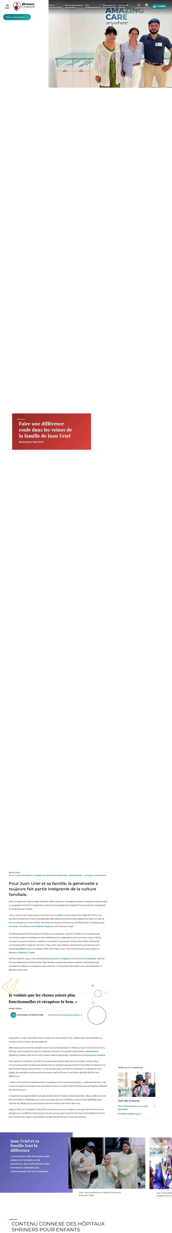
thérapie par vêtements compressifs (50, 875)
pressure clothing (96, 1055)
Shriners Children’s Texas (22, 952)
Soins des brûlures (24, 875)
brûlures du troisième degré (36, 926)
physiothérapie (75, 875)
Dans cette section (15, 17)
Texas (11, 875)
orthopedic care (93, 958)
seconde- (14, 926)
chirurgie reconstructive (95, 875)
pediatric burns (25, 949)
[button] (139, 6)
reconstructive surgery (57, 958)
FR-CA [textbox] (147, 8)
